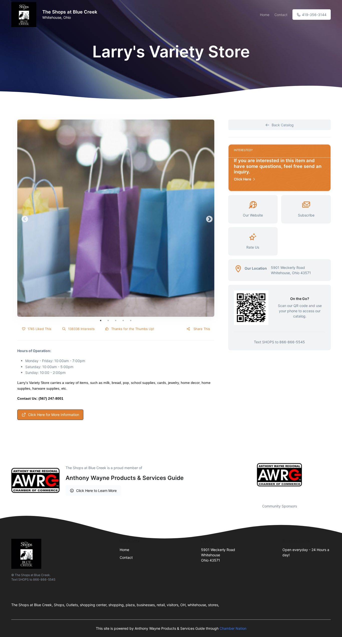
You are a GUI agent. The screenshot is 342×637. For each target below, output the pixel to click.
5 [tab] (130, 320)
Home (264, 15)
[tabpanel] (115, 218)
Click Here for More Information (53, 414)
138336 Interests (81, 329)
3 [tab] (115, 320)
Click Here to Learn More (96, 490)
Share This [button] (201, 329)
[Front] (24, 14)
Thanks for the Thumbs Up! (132, 329)
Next (208, 218)
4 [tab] (123, 320)
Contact (280, 15)
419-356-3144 (313, 15)
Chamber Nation (233, 628)
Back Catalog (283, 125)
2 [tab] (108, 320)
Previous (23, 218)
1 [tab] (100, 320)
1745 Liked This (39, 329)
